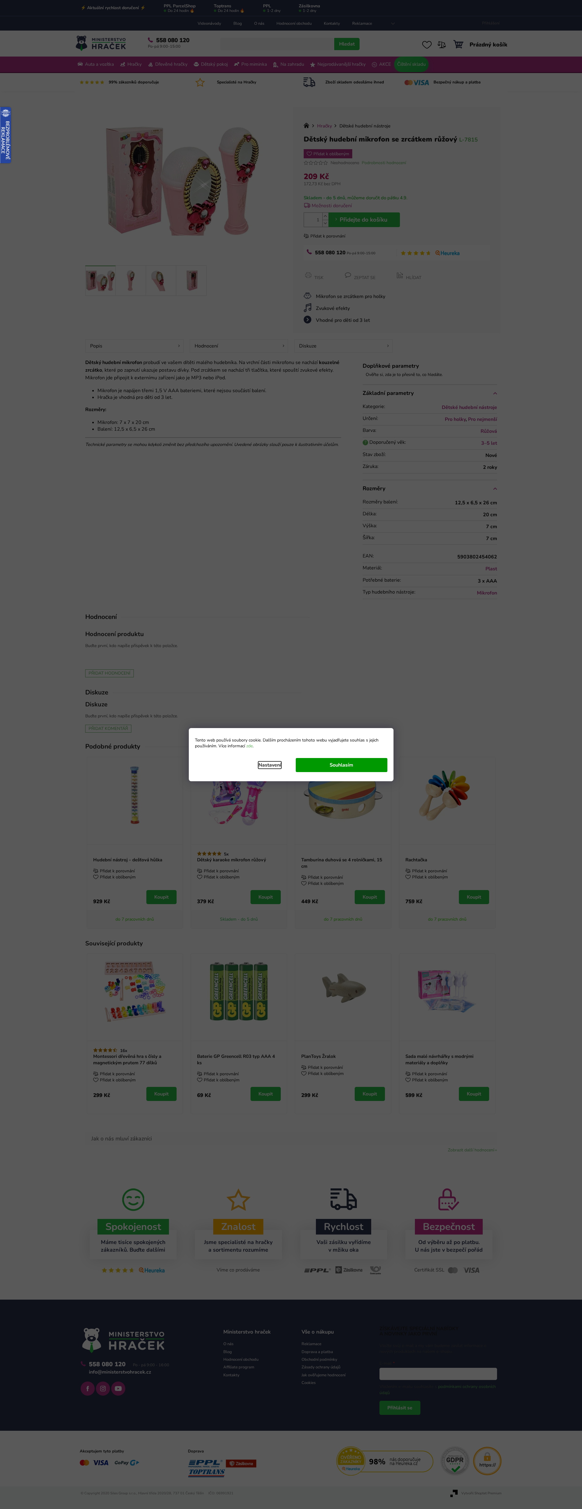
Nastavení (269, 765)
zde (249, 746)
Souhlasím (341, 765)
